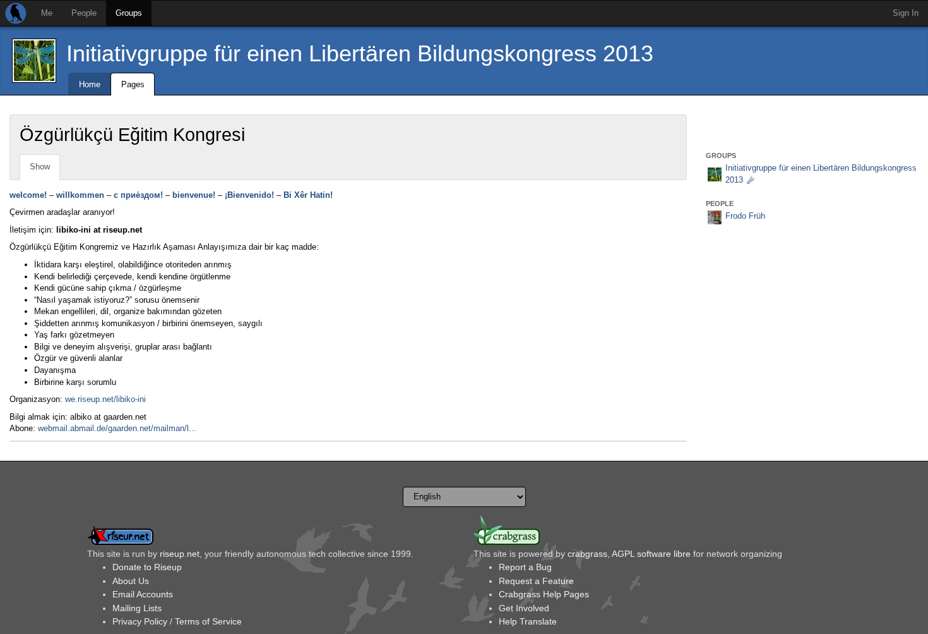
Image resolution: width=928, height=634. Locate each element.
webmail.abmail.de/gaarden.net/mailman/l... (117, 428)
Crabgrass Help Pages (544, 594)
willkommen (80, 195)
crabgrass (587, 554)
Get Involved (524, 608)
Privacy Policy (139, 621)
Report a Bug (525, 567)
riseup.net (179, 554)
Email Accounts (142, 594)
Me (46, 13)
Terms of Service (208, 621)
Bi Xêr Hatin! (308, 195)
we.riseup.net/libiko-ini (105, 399)
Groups (129, 13)
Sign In (906, 13)
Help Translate (528, 621)
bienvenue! (193, 195)
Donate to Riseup (147, 567)
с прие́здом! (138, 195)
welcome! (28, 195)
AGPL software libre (651, 554)
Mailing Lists (137, 608)
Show (40, 166)
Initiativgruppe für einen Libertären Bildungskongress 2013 (359, 53)
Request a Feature (536, 581)
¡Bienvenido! (249, 195)
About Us (130, 581)
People (84, 13)
